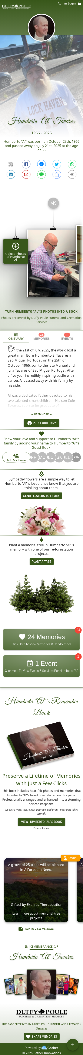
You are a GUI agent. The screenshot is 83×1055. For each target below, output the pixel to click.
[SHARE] (57, 174)
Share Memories (44, 1036)
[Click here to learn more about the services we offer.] (41, 1014)
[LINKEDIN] (11, 174)
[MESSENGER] (41, 164)
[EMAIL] (26, 174)
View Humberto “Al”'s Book (41, 822)
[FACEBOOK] (26, 164)
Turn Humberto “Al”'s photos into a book (41, 311)
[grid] (41, 262)
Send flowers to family (41, 496)
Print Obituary (44, 423)
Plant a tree (41, 561)
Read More (41, 414)
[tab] (16, 336)
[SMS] (41, 174)
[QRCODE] (11, 164)
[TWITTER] (57, 164)
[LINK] (72, 174)
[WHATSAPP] (72, 164)
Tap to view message (39, 928)
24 (78, 630)
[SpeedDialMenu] (73, 1045)
